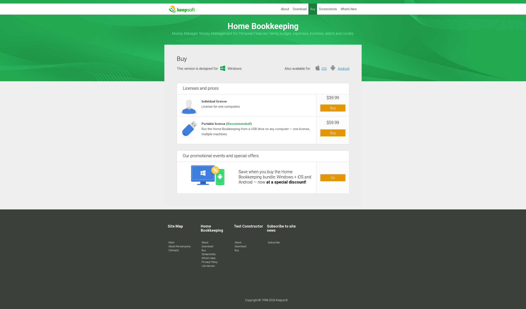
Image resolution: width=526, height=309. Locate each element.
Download (300, 9)
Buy (312, 9)
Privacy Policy (209, 262)
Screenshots (328, 9)
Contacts (173, 250)
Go (333, 177)
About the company (179, 246)
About (285, 9)
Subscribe (274, 242)
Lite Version (208, 265)
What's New (349, 9)
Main (171, 242)
